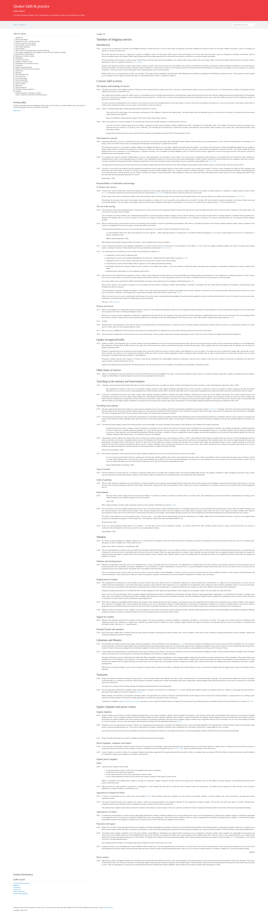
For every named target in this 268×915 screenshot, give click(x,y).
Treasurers (17, 889)
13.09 (98, 210)
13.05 (98, 141)
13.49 (98, 752)
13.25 (98, 424)
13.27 (98, 453)
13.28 (98, 473)
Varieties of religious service (23, 61)
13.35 (98, 564)
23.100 (180, 748)
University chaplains (20, 893)
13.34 (98, 550)
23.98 (175, 748)
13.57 (98, 846)
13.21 (98, 385)
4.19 (210, 161)
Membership (19, 58)
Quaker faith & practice (31, 6)
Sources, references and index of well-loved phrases (31, 95)
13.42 (98, 651)
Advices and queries (21, 39)
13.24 (98, 417)
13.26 (98, 438)
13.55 (98, 827)
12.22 (135, 62)
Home (15, 25)
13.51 (98, 786)
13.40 (98, 632)
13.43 (98, 678)
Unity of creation (20, 83)
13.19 (98, 343)
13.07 (98, 168)
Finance (139, 692)
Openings (18, 72)
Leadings (18, 91)
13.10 (98, 223)
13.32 (98, 526)
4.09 (109, 302)
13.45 (98, 715)
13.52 (98, 796)
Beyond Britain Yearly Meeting (24, 54)
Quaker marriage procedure (23, 67)
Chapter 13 (22, 25)
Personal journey (20, 76)
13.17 (98, 330)
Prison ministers (19, 891)
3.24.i (178, 690)
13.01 (98, 48)
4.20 (214, 161)
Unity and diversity (21, 87)
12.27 (104, 193)
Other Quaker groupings (22, 47)
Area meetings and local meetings (25, 45)
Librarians (17, 887)
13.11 (98, 246)
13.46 (98, 725)
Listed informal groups (21, 883)
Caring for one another (22, 60)
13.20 (98, 374)
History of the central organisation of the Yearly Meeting (32, 50)
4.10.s (148, 796)
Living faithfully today (21, 74)
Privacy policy (109, 907)
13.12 (237, 196)
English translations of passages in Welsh (28, 93)
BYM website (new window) (131, 701)
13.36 (98, 583)
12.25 (139, 62)
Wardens (16, 885)
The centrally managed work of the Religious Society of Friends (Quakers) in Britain (40, 52)
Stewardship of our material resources (26, 63)
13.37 (98, 602)
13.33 (98, 541)
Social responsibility (21, 80)
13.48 (98, 746)
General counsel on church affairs (25, 43)
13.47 (98, 738)
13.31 (98, 508)
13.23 (98, 409)
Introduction (19, 37)
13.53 (98, 802)
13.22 (98, 394)
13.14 (242, 196)
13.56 (98, 833)
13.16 (98, 325)
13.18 (185, 258)
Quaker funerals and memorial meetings (27, 69)
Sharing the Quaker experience (24, 89)
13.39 (98, 620)
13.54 (98, 815)
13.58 (98, 860)
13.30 (98, 495)
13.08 (98, 191)
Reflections (18, 85)
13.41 (98, 644)
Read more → (17, 110)
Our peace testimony (21, 82)
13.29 (98, 483)
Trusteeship (19, 65)
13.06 (98, 157)
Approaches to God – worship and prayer (27, 41)
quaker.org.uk (248, 9)
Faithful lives (19, 71)
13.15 (98, 321)
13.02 (98, 89)
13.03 (98, 109)
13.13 (98, 275)
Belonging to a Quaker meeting (24, 56)
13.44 (98, 690)
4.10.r (182, 644)
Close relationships (21, 78)
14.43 (250, 701)
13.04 (98, 121)
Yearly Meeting (19, 49)
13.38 (98, 610)
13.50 (98, 766)
